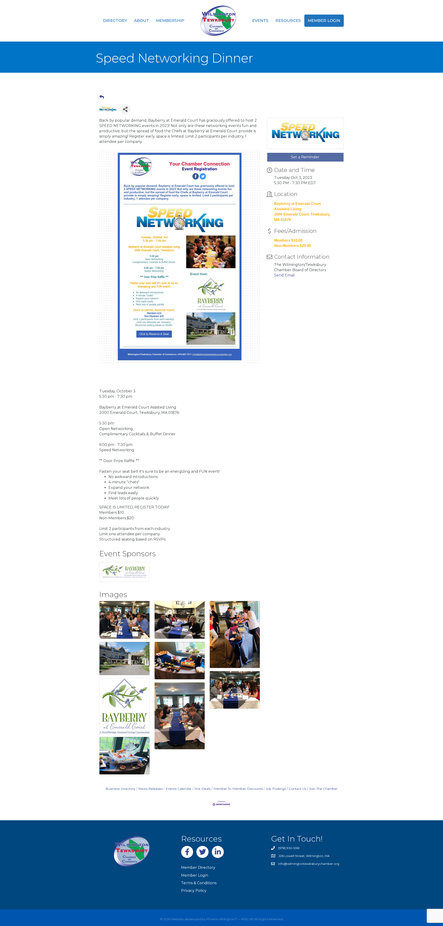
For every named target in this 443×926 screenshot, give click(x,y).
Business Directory (120, 789)
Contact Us (297, 789)
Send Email (284, 275)
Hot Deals (202, 789)
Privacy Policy (194, 890)
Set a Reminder (305, 157)
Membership (170, 20)
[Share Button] (125, 109)
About (141, 20)
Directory (115, 20)
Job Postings (276, 789)
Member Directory (198, 867)
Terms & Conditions (198, 883)
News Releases (150, 789)
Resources (288, 20)
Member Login (324, 20)
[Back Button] (101, 97)
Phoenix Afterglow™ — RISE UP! (230, 919)
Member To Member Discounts (238, 789)
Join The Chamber (323, 789)
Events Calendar (179, 789)
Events (260, 20)
